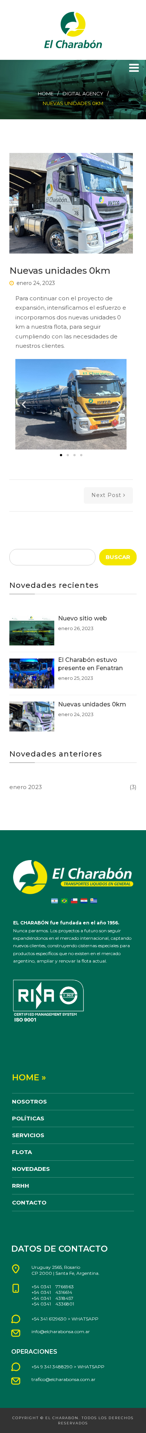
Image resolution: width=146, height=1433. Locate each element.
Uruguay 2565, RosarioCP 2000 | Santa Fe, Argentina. (65, 1270)
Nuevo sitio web (82, 618)
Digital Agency (83, 93)
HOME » (29, 1078)
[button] (23, 404)
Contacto (29, 1202)
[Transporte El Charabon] (73, 30)
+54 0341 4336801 (52, 1304)
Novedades (31, 1168)
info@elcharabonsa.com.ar (60, 1331)
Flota (22, 1152)
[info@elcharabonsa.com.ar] (15, 1333)
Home (46, 93)
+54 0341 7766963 (52, 1286)
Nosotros (29, 1101)
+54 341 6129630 (49, 1319)
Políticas (28, 1118)
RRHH (20, 1185)
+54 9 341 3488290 (52, 1366)
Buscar (118, 557)
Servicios (28, 1135)
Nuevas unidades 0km (92, 704)
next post (106, 495)
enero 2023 (25, 787)
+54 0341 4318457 (52, 1298)
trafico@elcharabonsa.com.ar (63, 1379)
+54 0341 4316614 (51, 1292)
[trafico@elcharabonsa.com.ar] (15, 1381)
